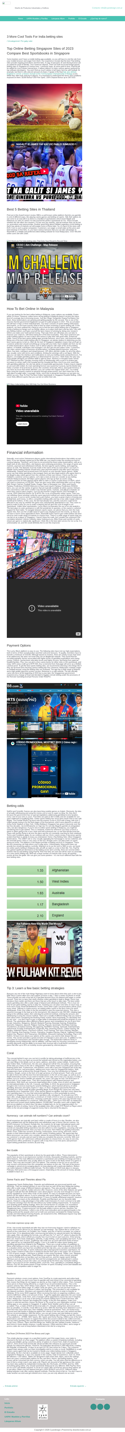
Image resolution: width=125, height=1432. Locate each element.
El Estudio (82, 19)
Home (20, 19)
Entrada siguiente (78, 1386)
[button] (107, 8)
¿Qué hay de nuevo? (98, 19)
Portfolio (71, 19)
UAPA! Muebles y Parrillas (37, 19)
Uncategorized (13, 41)
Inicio (7, 1403)
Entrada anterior (10, 1386)
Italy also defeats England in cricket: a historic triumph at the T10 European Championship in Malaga (42, 73)
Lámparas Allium (58, 19)
